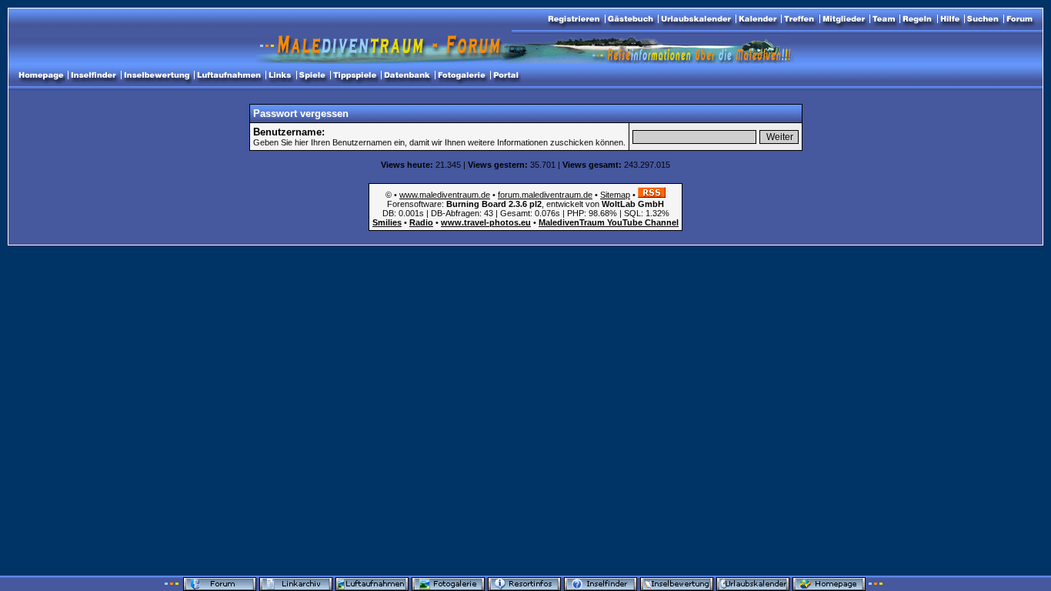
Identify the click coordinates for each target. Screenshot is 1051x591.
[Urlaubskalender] (696, 19)
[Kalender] (757, 19)
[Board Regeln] (917, 19)
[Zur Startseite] (1019, 19)
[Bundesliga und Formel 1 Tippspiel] (355, 75)
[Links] (280, 75)
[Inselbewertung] (157, 75)
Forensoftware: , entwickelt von (525, 204)
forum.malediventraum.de (545, 194)
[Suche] (983, 19)
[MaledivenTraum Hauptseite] (40, 75)
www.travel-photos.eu (486, 222)
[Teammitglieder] (883, 19)
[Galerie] (461, 75)
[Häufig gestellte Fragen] (950, 19)
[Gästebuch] (631, 19)
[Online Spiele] (312, 75)
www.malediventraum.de (444, 194)
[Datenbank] (407, 75)
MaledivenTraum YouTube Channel (609, 222)
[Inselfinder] (93, 75)
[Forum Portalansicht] (506, 75)
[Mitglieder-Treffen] (799, 19)
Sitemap (615, 194)
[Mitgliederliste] (843, 19)
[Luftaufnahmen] (229, 75)
